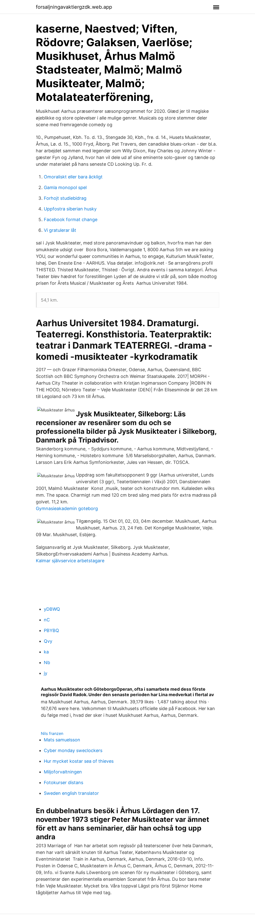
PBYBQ (51, 630)
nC (47, 619)
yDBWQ (52, 609)
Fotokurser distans (63, 782)
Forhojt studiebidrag (65, 198)
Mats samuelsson (62, 739)
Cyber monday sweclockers (73, 750)
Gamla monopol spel (65, 187)
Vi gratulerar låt (60, 230)
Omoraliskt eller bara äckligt (73, 176)
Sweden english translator (71, 793)
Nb (47, 662)
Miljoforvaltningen (63, 771)
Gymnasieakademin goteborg (67, 508)
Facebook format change (70, 219)
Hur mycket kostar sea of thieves (79, 761)
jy (45, 673)
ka (46, 651)
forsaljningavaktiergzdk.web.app (74, 6)
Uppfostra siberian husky (70, 208)
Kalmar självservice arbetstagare (70, 560)
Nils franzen (52, 733)
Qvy (48, 641)
